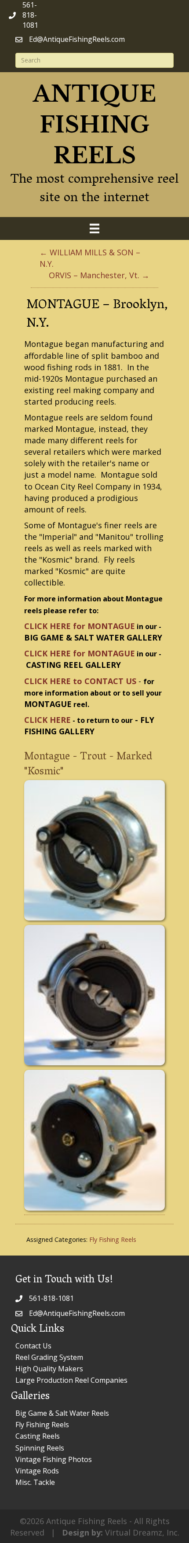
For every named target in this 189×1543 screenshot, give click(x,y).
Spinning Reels (39, 1448)
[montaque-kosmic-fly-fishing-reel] (94, 850)
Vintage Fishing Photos (53, 1459)
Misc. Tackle (35, 1482)
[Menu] (94, 228)
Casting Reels (37, 1436)
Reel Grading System (49, 1357)
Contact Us (33, 1346)
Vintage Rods (37, 1471)
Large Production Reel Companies (71, 1380)
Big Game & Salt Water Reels (62, 1413)
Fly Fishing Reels (112, 1239)
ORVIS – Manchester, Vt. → (99, 275)
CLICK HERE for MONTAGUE (79, 626)
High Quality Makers (49, 1369)
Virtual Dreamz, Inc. (142, 1532)
